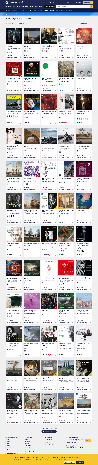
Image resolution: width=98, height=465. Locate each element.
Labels (35, 10)
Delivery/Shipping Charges (31, 451)
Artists (29, 10)
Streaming (50, 6)
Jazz (14, 6)
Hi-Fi (18, 6)
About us (7, 439)
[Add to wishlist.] (20, 57)
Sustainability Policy (10, 447)
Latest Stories (68, 10)
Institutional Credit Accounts (31, 453)
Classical (9, 6)
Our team (8, 441)
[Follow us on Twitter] (9, 454)
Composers (23, 10)
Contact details (48, 439)
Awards (52, 10)
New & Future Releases (12, 10)
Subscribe (88, 440)
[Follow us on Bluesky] (12, 454)
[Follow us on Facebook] (7, 454)
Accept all (81, 462)
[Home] (7, 14)
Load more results (48, 431)
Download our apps (49, 444)
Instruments (39, 6)
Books (32, 6)
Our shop (8, 443)
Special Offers (59, 10)
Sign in (68, 2)
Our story (8, 445)
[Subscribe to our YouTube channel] (18, 454)
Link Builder (27, 449)
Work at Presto (9, 449)
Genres (40, 10)
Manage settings (69, 462)
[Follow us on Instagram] (15, 454)
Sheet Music (24, 6)
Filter (20, 23)
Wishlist (79, 2)
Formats (46, 10)
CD (26, 14)
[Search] (91, 6)
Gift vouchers (28, 445)
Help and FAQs (28, 447)
